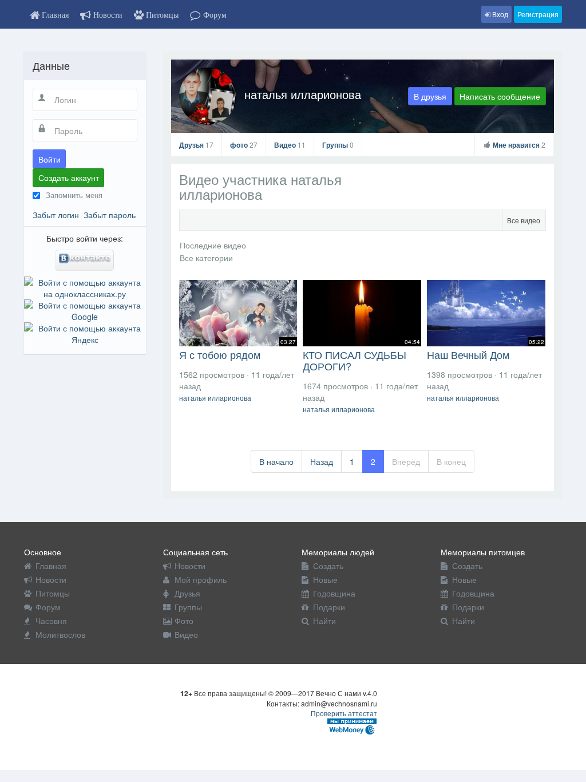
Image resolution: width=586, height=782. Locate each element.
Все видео (523, 220)
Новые (325, 579)
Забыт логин (56, 214)
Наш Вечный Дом (468, 354)
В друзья (430, 96)
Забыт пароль (110, 214)
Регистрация (538, 14)
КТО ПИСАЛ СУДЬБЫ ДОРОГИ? (354, 360)
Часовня (51, 620)
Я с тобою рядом (219, 354)
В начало (276, 461)
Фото (184, 620)
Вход (499, 14)
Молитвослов (60, 634)
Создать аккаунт (68, 177)
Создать (328, 565)
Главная (50, 565)
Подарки (329, 607)
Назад (321, 461)
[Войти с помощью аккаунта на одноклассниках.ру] (85, 286)
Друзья (196, 145)
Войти (49, 159)
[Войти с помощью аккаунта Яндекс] (85, 332)
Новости (50, 579)
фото (244, 145)
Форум (48, 607)
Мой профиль (201, 579)
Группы (338, 145)
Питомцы (52, 593)
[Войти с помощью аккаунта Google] (85, 309)
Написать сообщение (500, 96)
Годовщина (334, 593)
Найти (324, 620)
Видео (290, 145)
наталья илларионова (302, 94)
